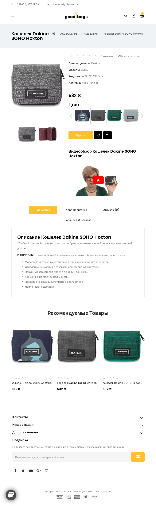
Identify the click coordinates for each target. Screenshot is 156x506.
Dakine (95, 63)
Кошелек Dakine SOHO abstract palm (35, 383)
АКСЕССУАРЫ (69, 34)
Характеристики (76, 210)
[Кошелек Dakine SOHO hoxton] (27, 134)
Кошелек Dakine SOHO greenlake (124, 383)
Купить (80, 135)
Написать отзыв (130, 56)
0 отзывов (107, 56)
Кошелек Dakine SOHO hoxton (123, 34)
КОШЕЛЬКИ (91, 34)
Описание (43, 210)
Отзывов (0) (110, 210)
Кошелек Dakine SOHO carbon (77, 383)
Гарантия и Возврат (78, 220)
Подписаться (138, 457)
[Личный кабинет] (134, 15)
